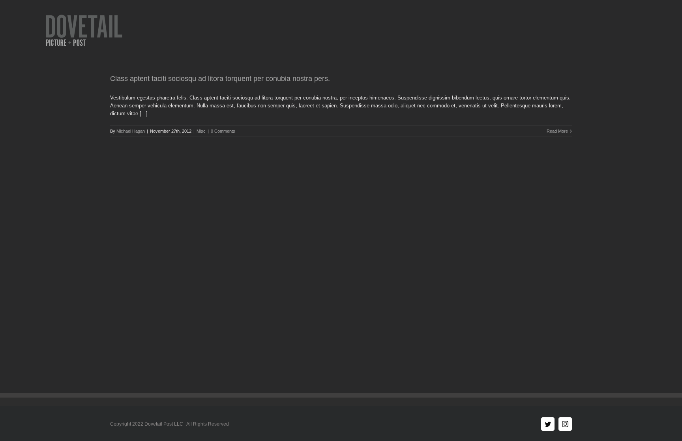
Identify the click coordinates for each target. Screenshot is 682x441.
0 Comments (223, 131)
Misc (201, 131)
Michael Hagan (130, 131)
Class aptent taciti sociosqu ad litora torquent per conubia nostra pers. (220, 79)
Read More (557, 131)
